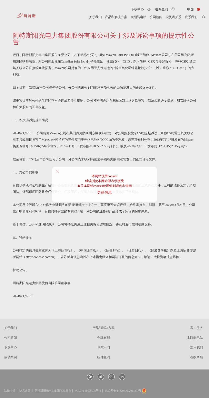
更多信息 (104, 192)
